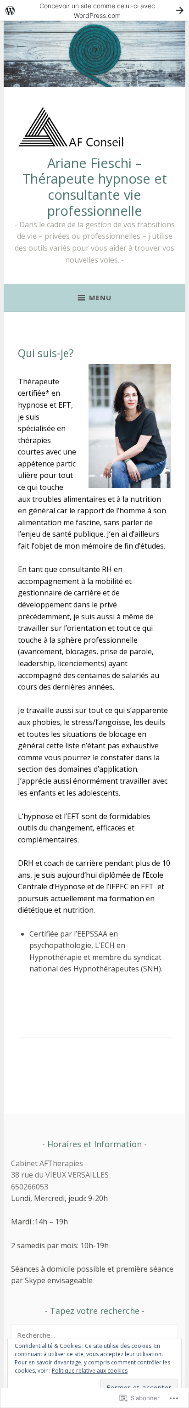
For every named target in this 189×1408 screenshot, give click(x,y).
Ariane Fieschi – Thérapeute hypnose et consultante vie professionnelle (94, 186)
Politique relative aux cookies (90, 1370)
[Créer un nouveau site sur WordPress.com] (94, 10)
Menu (100, 297)
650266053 (29, 1187)
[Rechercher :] (94, 1335)
